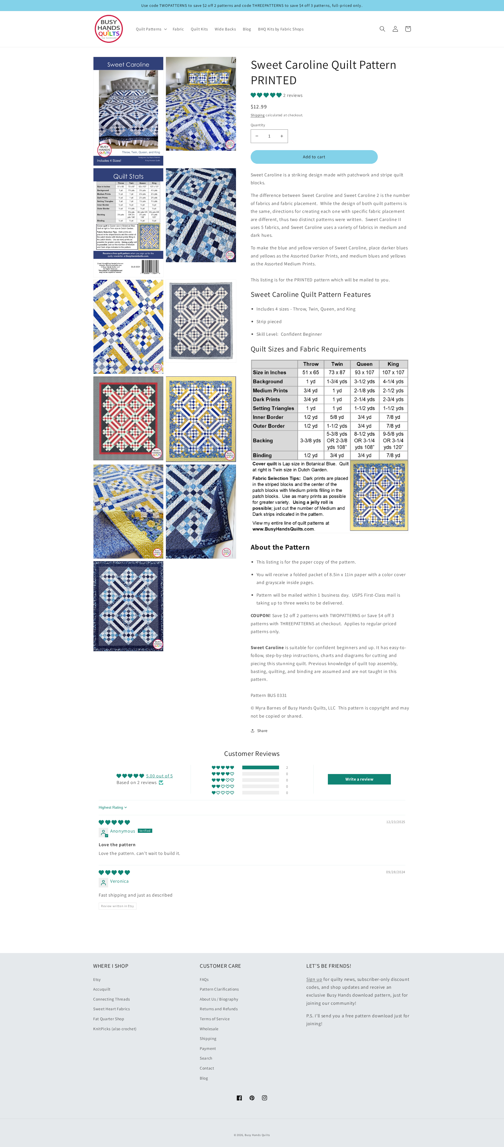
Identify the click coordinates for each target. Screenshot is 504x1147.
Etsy (97, 979)
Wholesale (209, 1028)
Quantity (258, 124)
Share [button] (262, 730)
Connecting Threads (111, 999)
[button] (151, 29)
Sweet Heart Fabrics (111, 1008)
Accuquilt (102, 989)
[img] (114, 822)
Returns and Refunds (219, 1008)
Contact (207, 1068)
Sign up (314, 979)
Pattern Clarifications (219, 989)
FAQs (204, 979)
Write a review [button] (359, 779)
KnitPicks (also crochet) (115, 1028)
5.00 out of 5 (159, 776)
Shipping (258, 115)
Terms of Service (215, 1018)
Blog (204, 1078)
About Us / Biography (219, 999)
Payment (208, 1048)
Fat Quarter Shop (108, 1018)
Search (206, 1058)
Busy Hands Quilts (257, 1135)
